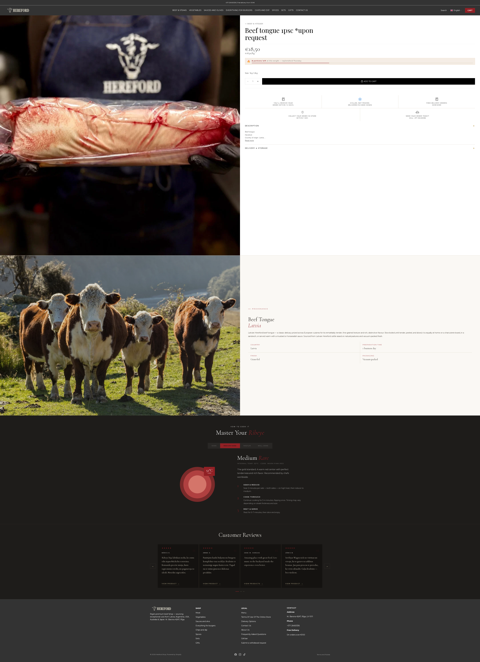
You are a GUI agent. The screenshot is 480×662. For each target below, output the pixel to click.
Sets (198, 638)
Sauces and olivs (203, 621)
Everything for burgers (205, 625)
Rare (214, 446)
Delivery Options (248, 621)
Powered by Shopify (174, 654)
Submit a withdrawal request (253, 643)
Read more (249, 141)
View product (171, 583)
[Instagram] (240, 654)
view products (253, 583)
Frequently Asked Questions (253, 634)
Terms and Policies (323, 655)
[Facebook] (235, 654)
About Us (245, 630)
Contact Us (246, 625)
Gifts (198, 643)
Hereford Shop (161, 654)
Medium (247, 446)
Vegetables (201, 617)
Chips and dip (201, 630)
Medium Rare (230, 446)
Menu (243, 613)
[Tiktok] (244, 654)
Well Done (263, 446)
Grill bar (244, 638)
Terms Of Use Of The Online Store (256, 617)
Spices (198, 634)
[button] (455, 10)
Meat (198, 613)
